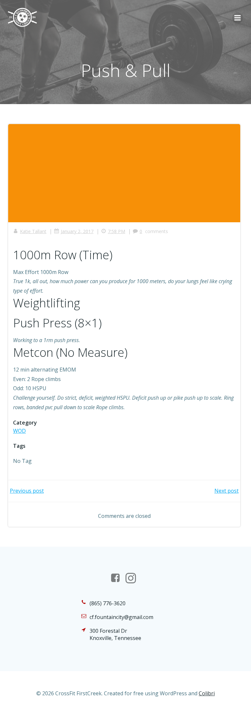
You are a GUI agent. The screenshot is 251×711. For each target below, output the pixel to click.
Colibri (207, 693)
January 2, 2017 (77, 231)
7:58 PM (116, 231)
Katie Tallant (33, 231)
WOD (19, 430)
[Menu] (237, 18)
